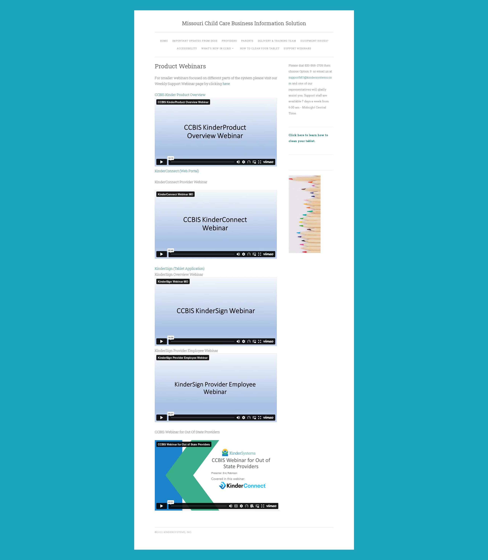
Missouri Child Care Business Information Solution (244, 23)
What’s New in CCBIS (216, 48)
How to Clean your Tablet (259, 48)
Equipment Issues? (314, 40)
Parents (247, 40)
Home (164, 40)
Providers (229, 40)
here (226, 83)
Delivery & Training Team (277, 40)
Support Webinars (297, 48)
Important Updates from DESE (195, 40)
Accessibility (187, 48)
